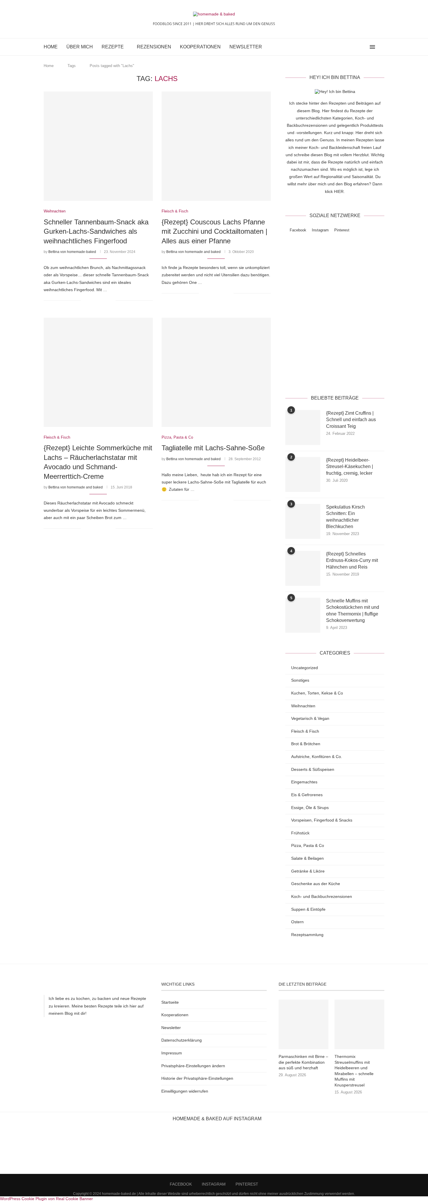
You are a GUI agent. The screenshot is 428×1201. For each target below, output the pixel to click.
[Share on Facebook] (92, 300)
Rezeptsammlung (307, 934)
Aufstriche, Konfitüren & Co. (316, 756)
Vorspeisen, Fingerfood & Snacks (321, 820)
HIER (339, 191)
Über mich (79, 46)
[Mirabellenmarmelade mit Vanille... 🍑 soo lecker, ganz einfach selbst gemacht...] (356, 1150)
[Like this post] (85, 300)
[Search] (381, 46)
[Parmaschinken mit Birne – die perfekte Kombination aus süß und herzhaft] (303, 1024)
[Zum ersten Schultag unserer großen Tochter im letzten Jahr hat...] (119, 1150)
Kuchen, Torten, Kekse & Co (317, 693)
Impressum (171, 1053)
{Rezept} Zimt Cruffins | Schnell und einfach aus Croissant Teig (351, 420)
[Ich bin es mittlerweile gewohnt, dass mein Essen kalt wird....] (214, 1150)
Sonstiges (300, 680)
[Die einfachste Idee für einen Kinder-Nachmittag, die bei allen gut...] (71, 1150)
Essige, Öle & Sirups (310, 807)
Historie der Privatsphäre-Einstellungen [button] (197, 1078)
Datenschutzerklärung (352, 375)
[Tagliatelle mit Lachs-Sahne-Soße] (216, 372)
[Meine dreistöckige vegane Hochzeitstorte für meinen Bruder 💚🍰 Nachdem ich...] (309, 1150)
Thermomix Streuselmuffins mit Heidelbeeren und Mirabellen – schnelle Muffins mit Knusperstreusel (354, 1070)
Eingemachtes (304, 782)
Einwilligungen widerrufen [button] (184, 1091)
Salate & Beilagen (307, 858)
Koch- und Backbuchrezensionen (321, 896)
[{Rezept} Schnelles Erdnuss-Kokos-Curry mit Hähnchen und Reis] (302, 568)
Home (51, 46)
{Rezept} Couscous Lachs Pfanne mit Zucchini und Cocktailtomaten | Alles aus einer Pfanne (214, 231)
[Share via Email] (111, 300)
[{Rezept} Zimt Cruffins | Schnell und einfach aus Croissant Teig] (302, 427)
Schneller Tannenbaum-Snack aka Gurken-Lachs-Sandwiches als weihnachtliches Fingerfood (96, 231)
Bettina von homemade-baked (72, 252)
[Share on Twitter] (98, 300)
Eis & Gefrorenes (307, 794)
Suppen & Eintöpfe (308, 909)
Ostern (297, 921)
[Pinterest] (364, 46)
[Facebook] (352, 46)
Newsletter (245, 46)
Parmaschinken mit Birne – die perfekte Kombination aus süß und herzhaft (303, 1062)
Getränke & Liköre (308, 871)
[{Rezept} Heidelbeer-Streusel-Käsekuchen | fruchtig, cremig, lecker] (302, 474)
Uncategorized (304, 667)
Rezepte (113, 46)
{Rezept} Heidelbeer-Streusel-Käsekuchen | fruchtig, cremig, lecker (349, 467)
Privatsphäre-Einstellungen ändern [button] (193, 1065)
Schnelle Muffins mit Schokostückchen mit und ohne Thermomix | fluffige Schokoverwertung (352, 610)
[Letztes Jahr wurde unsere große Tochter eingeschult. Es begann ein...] (166, 1150)
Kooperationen (200, 46)
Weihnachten (303, 706)
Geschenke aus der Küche (315, 883)
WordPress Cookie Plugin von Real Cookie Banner (46, 1198)
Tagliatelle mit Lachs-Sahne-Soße (213, 448)
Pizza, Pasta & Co (307, 845)
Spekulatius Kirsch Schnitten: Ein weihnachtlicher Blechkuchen (345, 516)
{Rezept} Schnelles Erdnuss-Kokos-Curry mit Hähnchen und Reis (352, 560)
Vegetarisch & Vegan (310, 718)
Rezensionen (154, 46)
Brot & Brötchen (305, 743)
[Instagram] (358, 46)
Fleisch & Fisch (305, 731)
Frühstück (300, 833)
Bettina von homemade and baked (193, 252)
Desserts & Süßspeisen (312, 769)
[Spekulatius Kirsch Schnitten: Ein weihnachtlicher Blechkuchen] (302, 521)
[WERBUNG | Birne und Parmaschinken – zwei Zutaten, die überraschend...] (23, 1150)
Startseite (170, 1002)
